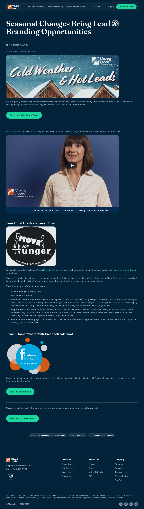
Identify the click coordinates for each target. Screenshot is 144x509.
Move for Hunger (51, 270)
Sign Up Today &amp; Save (24, 115)
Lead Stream (68, 464)
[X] (126, 504)
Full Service (67, 468)
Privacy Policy (121, 476)
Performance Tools (76, 6)
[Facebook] (136, 504)
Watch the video (13, 131)
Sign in (111, 6)
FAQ (91, 476)
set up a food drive (125, 270)
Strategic (66, 472)
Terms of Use (121, 472)
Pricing (92, 464)
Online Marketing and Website (101, 435)
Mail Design (95, 6)
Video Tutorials (96, 472)
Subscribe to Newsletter (22, 418)
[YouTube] (131, 504)
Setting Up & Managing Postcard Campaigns (48, 435)
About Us (119, 464)
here (130, 378)
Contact (118, 468)
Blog (91, 468)
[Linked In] (121, 504)
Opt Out (118, 480)
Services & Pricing (35, 6)
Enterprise (67, 476)
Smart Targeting (55, 6)
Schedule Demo (126, 6)
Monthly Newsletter (77, 435)
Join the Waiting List (20, 391)
